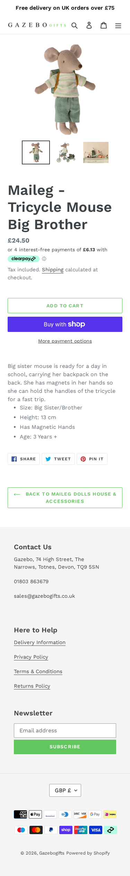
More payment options (65, 341)
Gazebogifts (51, 853)
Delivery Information (40, 642)
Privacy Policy (31, 657)
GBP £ (63, 790)
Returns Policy (32, 686)
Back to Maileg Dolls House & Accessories (70, 497)
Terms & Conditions (38, 671)
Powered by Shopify (88, 853)
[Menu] (118, 25)
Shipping (52, 270)
